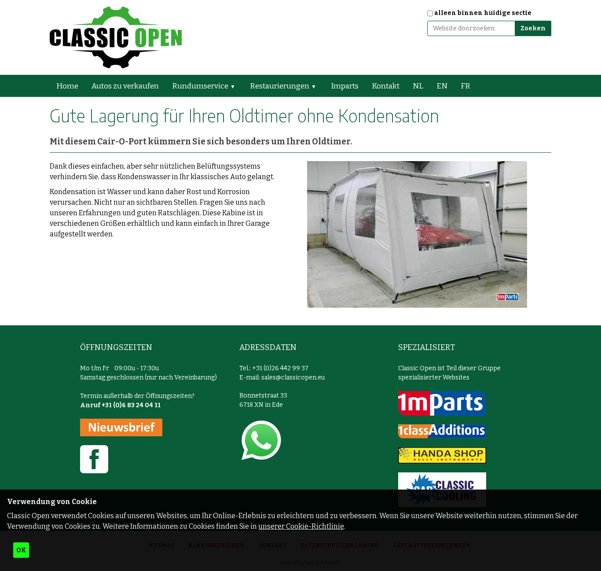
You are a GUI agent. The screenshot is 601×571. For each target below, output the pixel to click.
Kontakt (385, 86)
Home (67, 86)
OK (21, 550)
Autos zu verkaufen (125, 86)
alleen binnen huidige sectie (482, 13)
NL (418, 86)
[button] (236, 86)
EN (441, 86)
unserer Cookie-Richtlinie (301, 526)
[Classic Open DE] (116, 37)
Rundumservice (200, 86)
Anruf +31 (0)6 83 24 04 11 (120, 405)
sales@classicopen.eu (293, 377)
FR (465, 86)
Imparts (345, 86)
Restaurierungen (279, 86)
